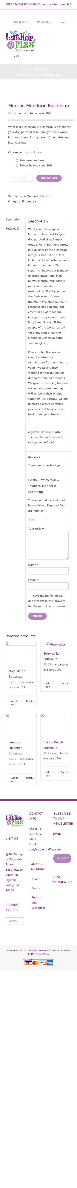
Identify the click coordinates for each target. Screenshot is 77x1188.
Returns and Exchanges (38, 902)
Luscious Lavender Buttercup (16, 748)
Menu (16, 56)
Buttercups (29, 201)
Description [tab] (13, 219)
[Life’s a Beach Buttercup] (56, 724)
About (36, 879)
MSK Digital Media (40, 954)
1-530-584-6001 (36, 834)
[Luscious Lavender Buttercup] (21, 724)
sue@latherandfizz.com (45, 849)
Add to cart (49, 178)
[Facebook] (55, 891)
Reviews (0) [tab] (13, 228)
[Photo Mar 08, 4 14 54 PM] (38, 90)
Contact (37, 888)
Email (33, 580)
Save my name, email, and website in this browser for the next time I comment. (47, 601)
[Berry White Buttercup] (56, 644)
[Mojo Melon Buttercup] (21, 653)
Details (30, 701)
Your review (37, 528)
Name (33, 565)
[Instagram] (61, 891)
